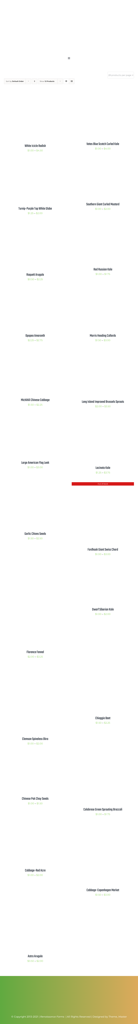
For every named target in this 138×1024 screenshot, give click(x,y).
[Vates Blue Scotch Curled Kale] (103, 94)
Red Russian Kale (103, 269)
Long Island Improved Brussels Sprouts (103, 402)
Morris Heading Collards (103, 335)
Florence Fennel (35, 652)
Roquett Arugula (35, 274)
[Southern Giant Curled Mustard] (103, 162)
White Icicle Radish (35, 146)
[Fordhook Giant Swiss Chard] (103, 484)
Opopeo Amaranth (35, 335)
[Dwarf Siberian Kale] (99, 566)
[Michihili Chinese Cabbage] (35, 352)
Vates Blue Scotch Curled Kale (103, 144)
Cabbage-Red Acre (35, 870)
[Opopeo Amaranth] (35, 291)
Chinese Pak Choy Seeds (35, 798)
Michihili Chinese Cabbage (35, 400)
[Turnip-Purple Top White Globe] (35, 162)
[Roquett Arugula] (35, 225)
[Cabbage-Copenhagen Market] (103, 826)
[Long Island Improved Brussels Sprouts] (103, 352)
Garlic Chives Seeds (35, 534)
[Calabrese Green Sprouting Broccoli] (93, 755)
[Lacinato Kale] (103, 418)
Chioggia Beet (102, 718)
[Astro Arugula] (35, 906)
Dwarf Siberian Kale (103, 609)
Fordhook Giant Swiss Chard (103, 549)
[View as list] (71, 81)
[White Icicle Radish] (35, 94)
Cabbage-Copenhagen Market (103, 890)
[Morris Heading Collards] (103, 291)
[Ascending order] (34, 81)
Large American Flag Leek (35, 462)
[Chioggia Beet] (103, 668)
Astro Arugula (35, 956)
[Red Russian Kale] (103, 225)
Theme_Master (118, 1016)
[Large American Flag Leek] (35, 418)
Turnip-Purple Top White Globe (35, 208)
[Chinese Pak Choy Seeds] (31, 755)
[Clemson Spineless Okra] (29, 668)
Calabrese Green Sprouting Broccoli (102, 809)
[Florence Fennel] (35, 566)
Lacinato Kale (103, 468)
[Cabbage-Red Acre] (35, 826)
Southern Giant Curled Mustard (102, 204)
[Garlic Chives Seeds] (35, 484)
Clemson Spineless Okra (35, 739)
